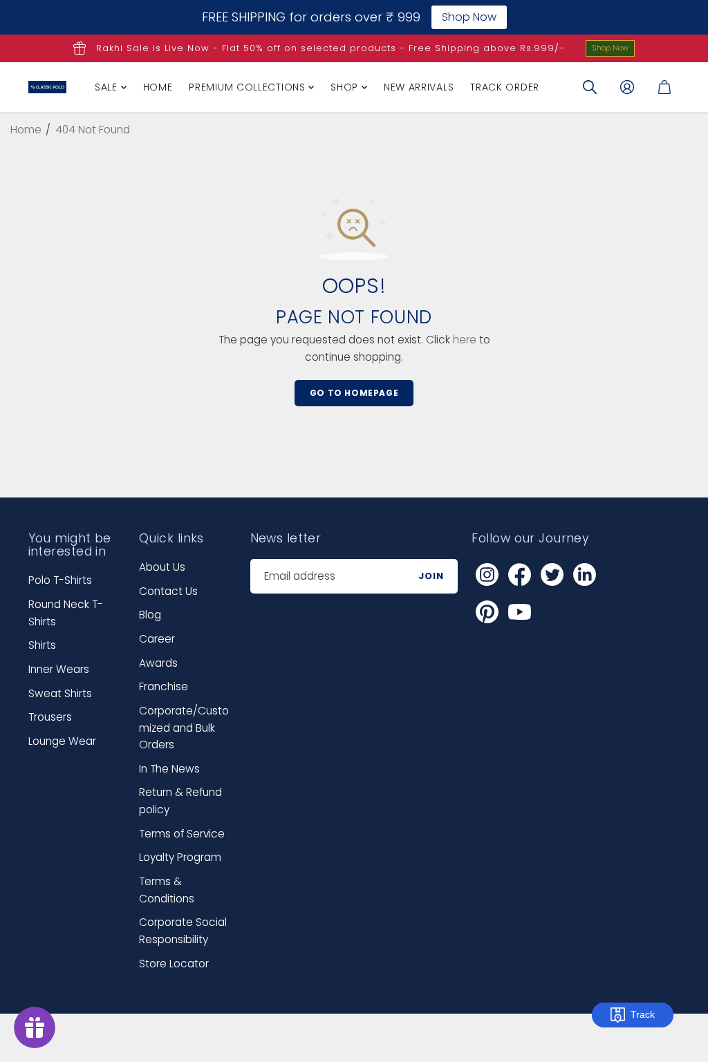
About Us (162, 567)
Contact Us (168, 591)
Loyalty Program (180, 857)
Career (157, 639)
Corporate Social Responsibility (183, 931)
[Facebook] (519, 574)
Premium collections (248, 87)
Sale (108, 87)
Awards (158, 663)
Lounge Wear (62, 741)
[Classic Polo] (47, 87)
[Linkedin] (584, 574)
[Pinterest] (487, 611)
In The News (169, 768)
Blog (150, 614)
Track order (504, 87)
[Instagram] (487, 574)
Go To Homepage (354, 393)
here (464, 339)
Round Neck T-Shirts (65, 613)
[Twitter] (552, 574)
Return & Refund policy (180, 801)
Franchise (163, 686)
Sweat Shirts (60, 693)
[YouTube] (519, 611)
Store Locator (174, 963)
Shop (346, 87)
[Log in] (627, 87)
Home (158, 87)
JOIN (431, 575)
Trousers (50, 717)
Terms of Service (182, 833)
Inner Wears (58, 669)
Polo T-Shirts (60, 580)
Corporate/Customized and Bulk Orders (184, 727)
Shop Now (610, 47)
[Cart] (664, 87)
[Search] (590, 87)
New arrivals (419, 87)
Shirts (42, 645)
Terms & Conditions (166, 890)
